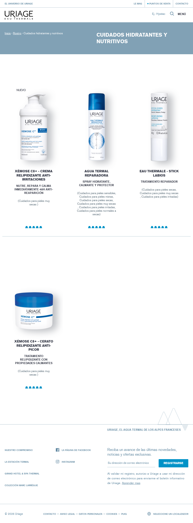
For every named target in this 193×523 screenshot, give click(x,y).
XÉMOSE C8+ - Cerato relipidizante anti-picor (33, 345)
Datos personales (90, 513)
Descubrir (33, 150)
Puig (124, 513)
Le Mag (138, 3)
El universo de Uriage (19, 3)
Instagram (68, 461)
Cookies (111, 513)
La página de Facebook (76, 450)
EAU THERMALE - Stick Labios (159, 173)
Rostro (17, 33)
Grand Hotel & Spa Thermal (22, 473)
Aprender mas (131, 483)
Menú (182, 14)
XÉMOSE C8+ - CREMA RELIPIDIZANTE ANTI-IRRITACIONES (33, 175)
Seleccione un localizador (170, 513)
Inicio (8, 33)
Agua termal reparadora (96, 173)
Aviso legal (67, 513)
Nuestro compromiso (19, 450)
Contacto (182, 3)
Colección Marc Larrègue (21, 485)
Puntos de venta (159, 3)
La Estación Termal (17, 461)
